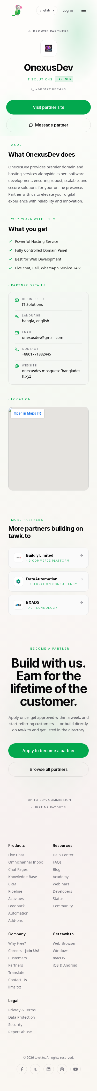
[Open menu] (83, 10)
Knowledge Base (22, 876)
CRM (12, 883)
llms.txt (14, 987)
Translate (16, 972)
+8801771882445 (36, 354)
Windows (61, 950)
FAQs (57, 862)
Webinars (61, 883)
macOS (59, 957)
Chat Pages (18, 869)
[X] (35, 1069)
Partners (15, 965)
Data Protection (21, 1017)
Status (58, 898)
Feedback (16, 905)
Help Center (63, 854)
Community (63, 905)
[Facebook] (22, 1069)
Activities (16, 898)
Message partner (51, 125)
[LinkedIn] (48, 1069)
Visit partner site (48, 107)
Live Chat (16, 854)
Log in (68, 10)
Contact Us (17, 979)
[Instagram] (62, 1069)
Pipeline (15, 891)
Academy (61, 876)
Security (15, 1024)
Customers (17, 957)
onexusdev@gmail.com (42, 337)
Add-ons (15, 920)
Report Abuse (20, 1031)
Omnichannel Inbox (25, 862)
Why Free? (17, 943)
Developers (62, 891)
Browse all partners (49, 769)
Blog (57, 869)
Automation (18, 913)
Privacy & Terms (22, 1009)
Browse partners (51, 31)
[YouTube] (75, 1069)
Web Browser (64, 943)
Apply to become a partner (48, 750)
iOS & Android (65, 965)
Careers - (23, 950)
